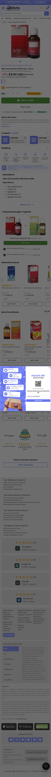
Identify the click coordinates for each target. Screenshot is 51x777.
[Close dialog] (50, 367)
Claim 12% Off (38, 400)
